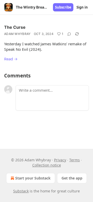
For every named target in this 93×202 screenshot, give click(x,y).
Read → (11, 58)
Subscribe (63, 7)
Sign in (82, 7)
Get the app (71, 178)
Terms (74, 159)
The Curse (15, 27)
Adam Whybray (17, 34)
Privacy (60, 159)
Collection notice (46, 165)
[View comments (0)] (69, 34)
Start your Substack (33, 178)
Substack (21, 191)
